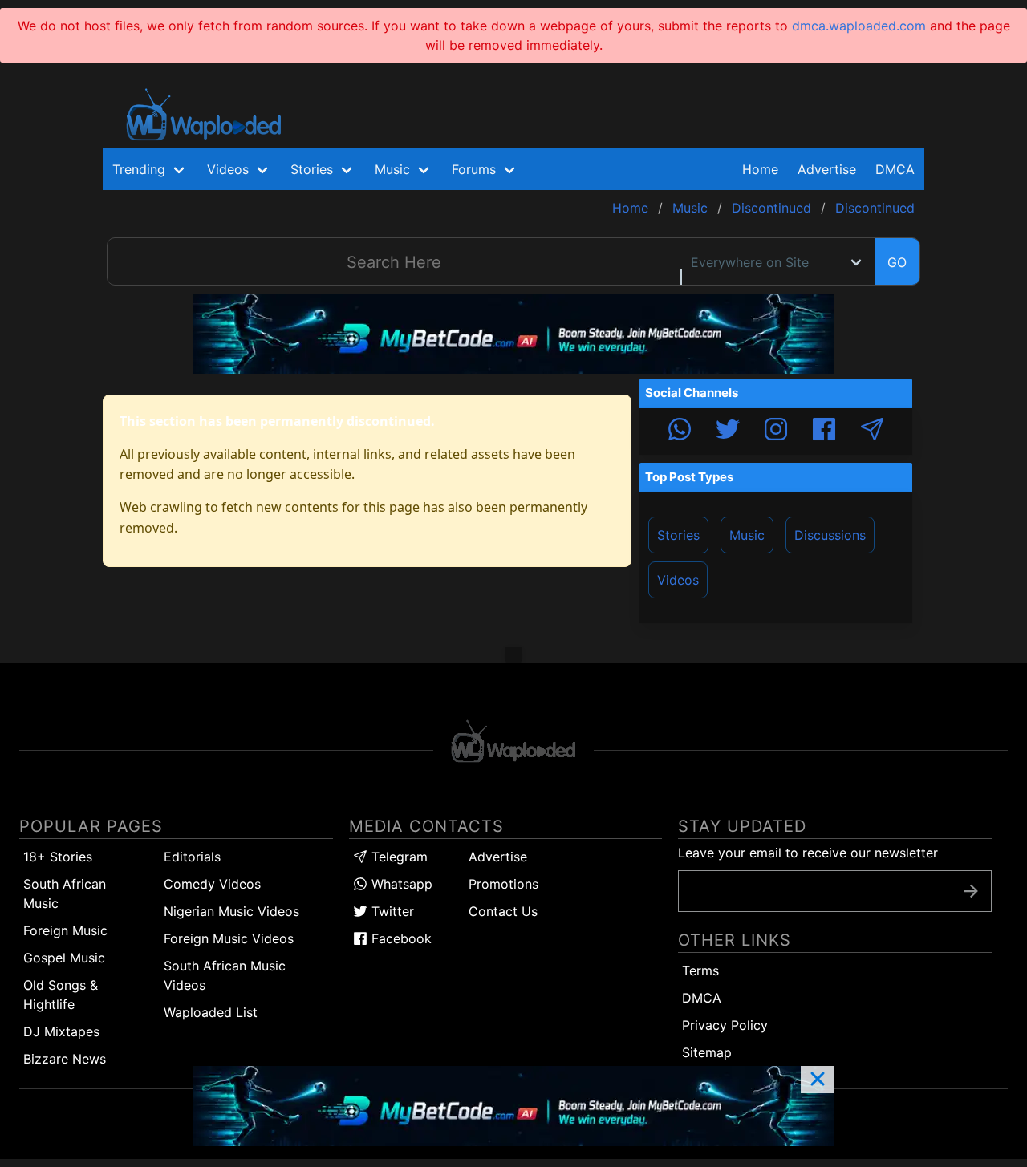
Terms (700, 970)
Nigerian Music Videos (231, 911)
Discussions (830, 535)
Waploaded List (211, 1012)
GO (897, 262)
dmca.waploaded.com (859, 26)
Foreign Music (65, 930)
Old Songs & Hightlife (60, 994)
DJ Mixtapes (61, 1031)
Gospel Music (64, 958)
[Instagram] (775, 431)
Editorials (192, 857)
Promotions (503, 884)
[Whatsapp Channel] (679, 431)
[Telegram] (872, 431)
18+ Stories (57, 857)
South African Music (64, 893)
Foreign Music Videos (229, 938)
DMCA (895, 169)
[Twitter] (727, 431)
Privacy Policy (725, 1025)
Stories (678, 535)
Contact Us (503, 911)
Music (747, 535)
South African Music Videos (225, 975)
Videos (678, 580)
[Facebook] (824, 431)
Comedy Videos (212, 884)
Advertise (498, 857)
